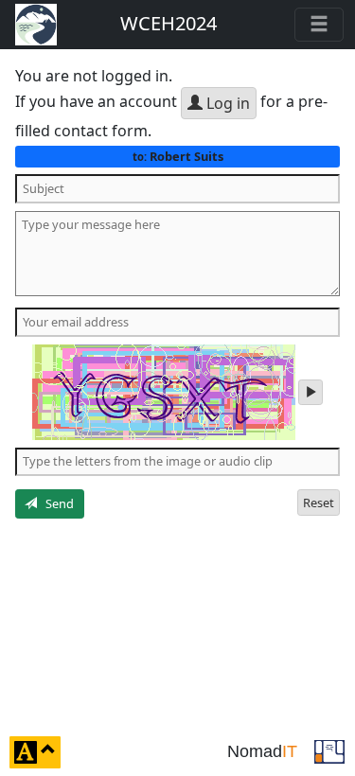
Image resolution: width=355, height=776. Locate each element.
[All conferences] (329, 750)
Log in (226, 103)
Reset (318, 502)
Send (55, 503)
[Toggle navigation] (319, 25)
